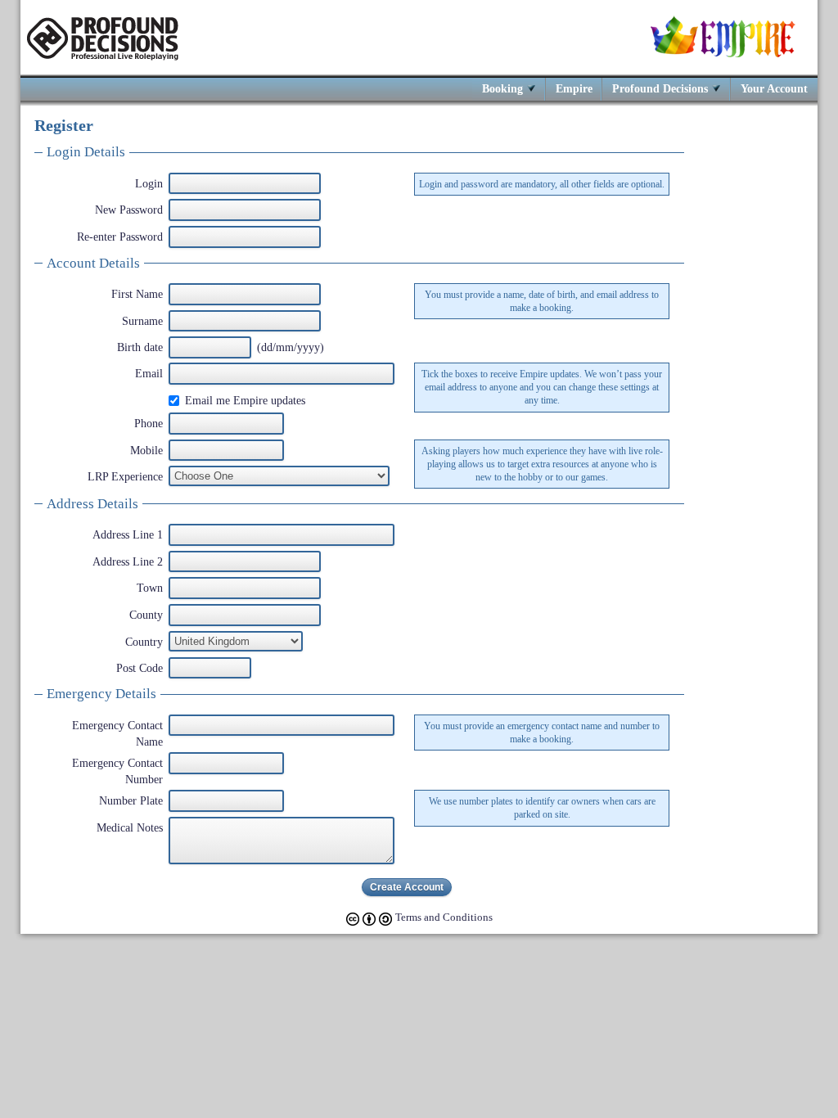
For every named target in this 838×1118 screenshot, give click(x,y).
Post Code (139, 667)
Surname (142, 320)
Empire (574, 88)
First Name (137, 293)
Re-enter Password (120, 236)
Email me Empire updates (245, 400)
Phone (148, 423)
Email (149, 373)
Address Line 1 (127, 534)
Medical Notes (130, 827)
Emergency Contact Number (117, 771)
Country (144, 641)
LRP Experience (125, 476)
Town (150, 587)
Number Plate (131, 800)
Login (149, 183)
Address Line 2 (127, 561)
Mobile (146, 450)
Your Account (774, 88)
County (146, 614)
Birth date (140, 347)
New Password (129, 209)
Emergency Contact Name (117, 733)
